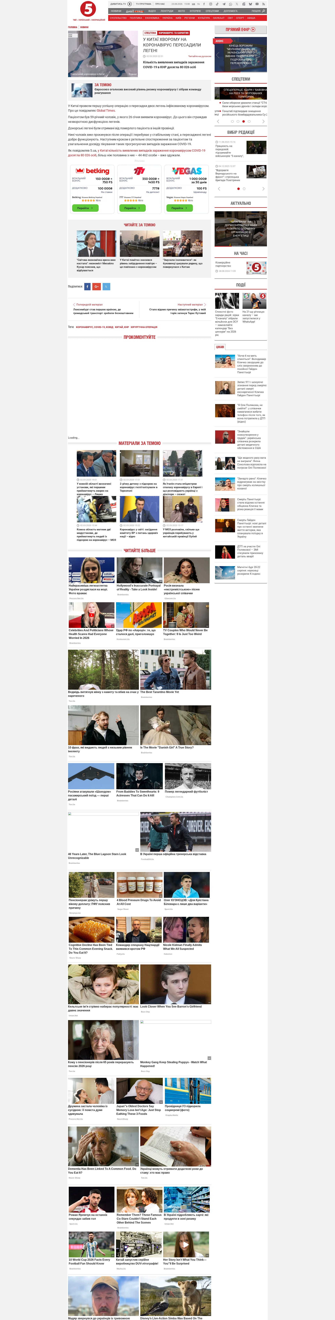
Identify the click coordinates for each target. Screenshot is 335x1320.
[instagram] (210, 4)
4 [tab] (249, 121)
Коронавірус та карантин (173, 32)
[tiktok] (217, 4)
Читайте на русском (199, 55)
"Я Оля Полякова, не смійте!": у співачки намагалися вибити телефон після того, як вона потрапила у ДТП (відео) (251, 413)
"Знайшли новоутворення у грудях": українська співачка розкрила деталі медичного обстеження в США (249, 440)
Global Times (106, 110)
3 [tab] (243, 121)
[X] (237, 4)
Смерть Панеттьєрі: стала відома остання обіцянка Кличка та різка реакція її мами (251, 504)
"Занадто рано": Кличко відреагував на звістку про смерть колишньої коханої (251, 483)
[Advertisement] (139, 187)
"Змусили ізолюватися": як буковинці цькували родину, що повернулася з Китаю (182, 263)
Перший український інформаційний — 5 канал (88, 11)
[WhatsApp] (230, 4)
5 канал (133, 74)
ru (198, 3)
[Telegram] (224, 4)
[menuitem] (116, 11)
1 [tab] (232, 121)
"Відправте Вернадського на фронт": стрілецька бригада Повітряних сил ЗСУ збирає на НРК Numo (227, 178)
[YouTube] (257, 4)
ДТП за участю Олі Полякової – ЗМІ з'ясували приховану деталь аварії (250, 551)
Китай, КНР (122, 327)
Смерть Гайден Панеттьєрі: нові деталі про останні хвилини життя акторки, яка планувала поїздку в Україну (251, 528)
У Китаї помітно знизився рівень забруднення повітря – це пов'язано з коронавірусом (138, 263)
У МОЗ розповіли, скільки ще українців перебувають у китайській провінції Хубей (181, 533)
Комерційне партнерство (223, 264)
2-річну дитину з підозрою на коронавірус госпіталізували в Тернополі (138, 487)
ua (193, 3)
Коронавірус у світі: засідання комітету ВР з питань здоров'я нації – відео (139, 533)
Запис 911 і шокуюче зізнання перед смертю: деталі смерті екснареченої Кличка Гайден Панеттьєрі (252, 389)
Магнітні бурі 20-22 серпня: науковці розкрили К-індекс (248, 570)
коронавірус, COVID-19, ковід (94, 327)
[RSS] (263, 4)
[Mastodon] (243, 4)
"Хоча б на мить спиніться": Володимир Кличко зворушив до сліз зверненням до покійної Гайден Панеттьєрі (251, 364)
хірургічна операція (144, 327)
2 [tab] (238, 121)
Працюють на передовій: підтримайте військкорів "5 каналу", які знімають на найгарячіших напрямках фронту (229, 155)
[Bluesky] (250, 4)
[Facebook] (204, 4)
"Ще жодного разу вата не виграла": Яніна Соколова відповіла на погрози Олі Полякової (251, 462)
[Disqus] (139, 391)
